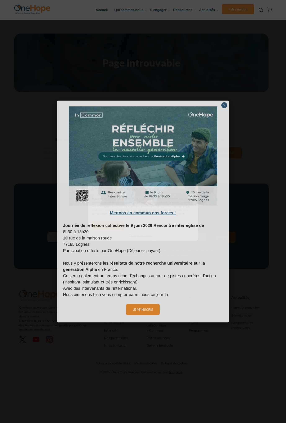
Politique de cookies (140, 235)
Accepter (107, 226)
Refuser (141, 226)
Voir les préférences (176, 226)
